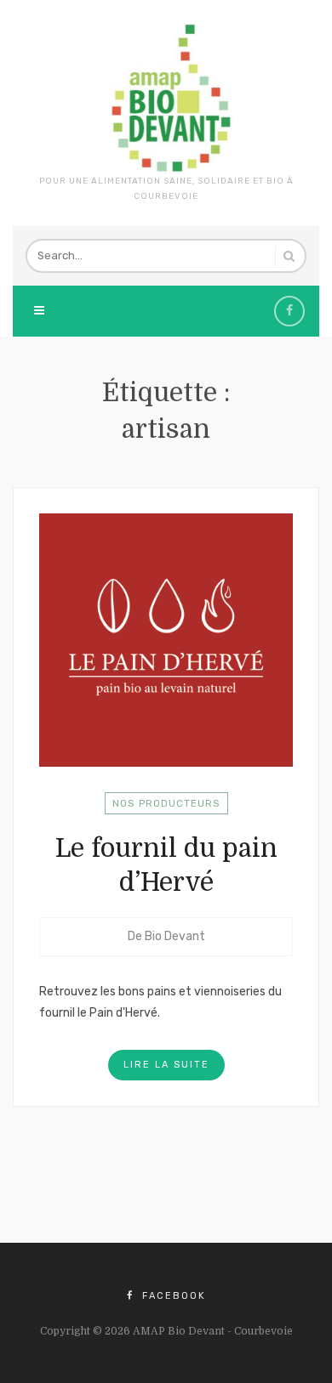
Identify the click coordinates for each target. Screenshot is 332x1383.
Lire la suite (166, 1064)
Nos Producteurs (166, 803)
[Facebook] (289, 311)
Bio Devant (175, 936)
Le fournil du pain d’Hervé (166, 866)
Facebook (172, 1295)
